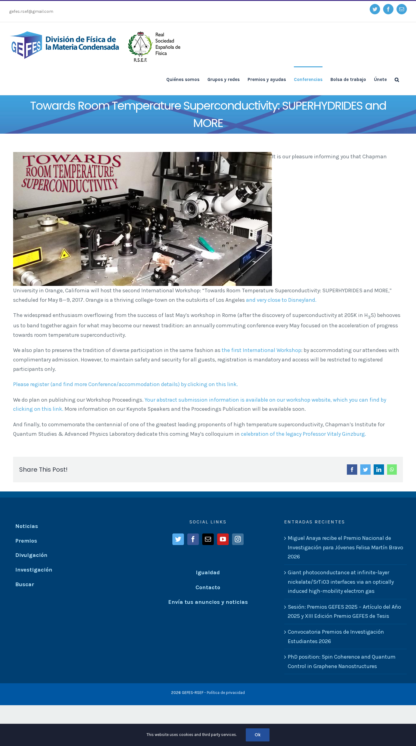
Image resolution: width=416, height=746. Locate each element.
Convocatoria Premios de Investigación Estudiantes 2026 (336, 636)
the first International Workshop (261, 350)
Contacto (208, 587)
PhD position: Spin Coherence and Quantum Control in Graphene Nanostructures (342, 661)
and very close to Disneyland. (281, 300)
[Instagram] (238, 539)
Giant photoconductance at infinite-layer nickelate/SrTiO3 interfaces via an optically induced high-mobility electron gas (341, 581)
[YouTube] (223, 539)
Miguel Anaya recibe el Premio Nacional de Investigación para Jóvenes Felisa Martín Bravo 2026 (345, 547)
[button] (397, 79)
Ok (258, 735)
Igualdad (208, 572)
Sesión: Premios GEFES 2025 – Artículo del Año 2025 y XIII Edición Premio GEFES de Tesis (344, 611)
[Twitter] (178, 539)
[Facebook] (193, 539)
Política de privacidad (226, 692)
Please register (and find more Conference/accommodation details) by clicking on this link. (125, 384)
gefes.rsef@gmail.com (31, 11)
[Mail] (208, 539)
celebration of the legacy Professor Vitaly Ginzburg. (303, 434)
